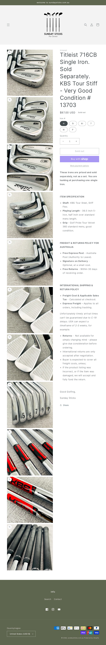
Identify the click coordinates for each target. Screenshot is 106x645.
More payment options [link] (79, 166)
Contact (58, 599)
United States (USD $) (20, 634)
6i (82, 123)
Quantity (64, 136)
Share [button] (66, 405)
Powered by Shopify (91, 638)
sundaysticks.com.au (76, 638)
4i (64, 123)
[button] (8, 25)
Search (47, 599)
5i (73, 123)
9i (64, 129)
